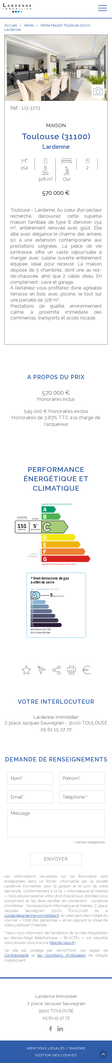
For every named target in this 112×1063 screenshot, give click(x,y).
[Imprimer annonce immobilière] (71, 670)
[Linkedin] (60, 1028)
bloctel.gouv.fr (62, 942)
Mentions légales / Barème (56, 1048)
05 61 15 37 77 (56, 729)
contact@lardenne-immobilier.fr (31, 915)
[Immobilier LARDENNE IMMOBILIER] (17, 8)
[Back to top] (103, 1054)
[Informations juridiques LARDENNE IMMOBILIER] (86, 670)
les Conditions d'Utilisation (61, 955)
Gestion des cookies (56, 1055)
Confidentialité (16, 955)
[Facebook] (50, 1028)
